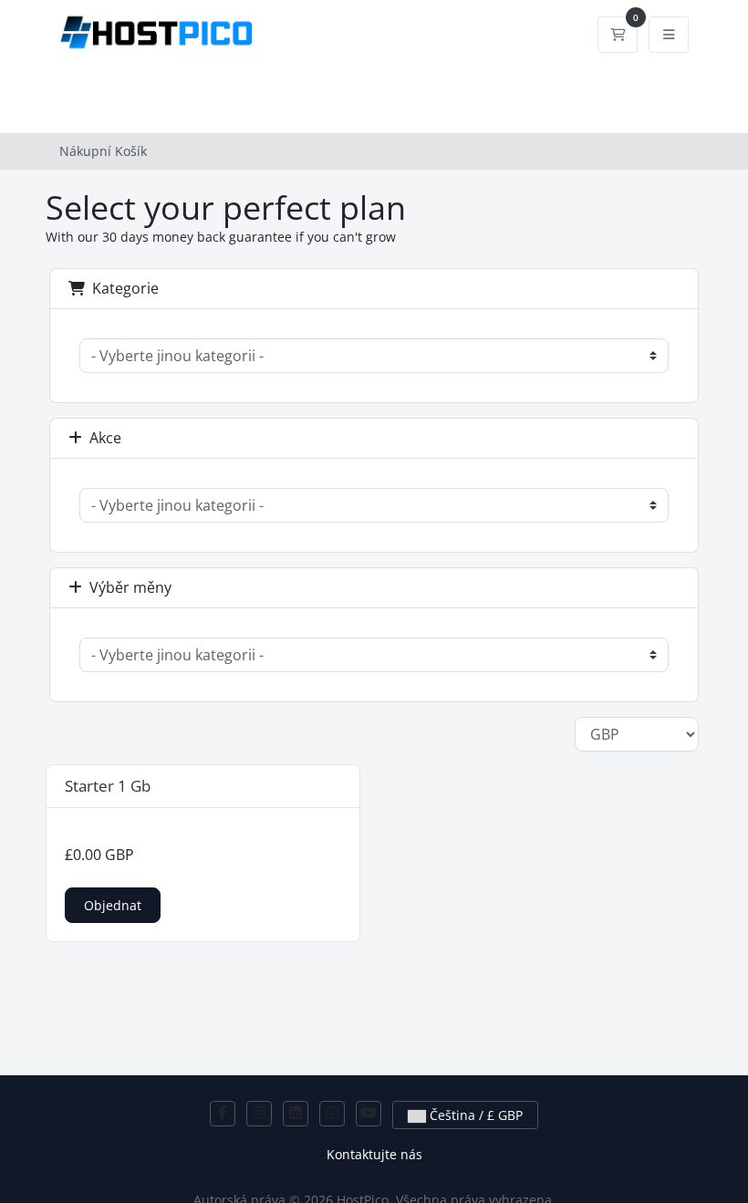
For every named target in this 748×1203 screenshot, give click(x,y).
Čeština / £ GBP (474, 1115)
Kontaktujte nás (374, 1154)
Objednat (112, 905)
